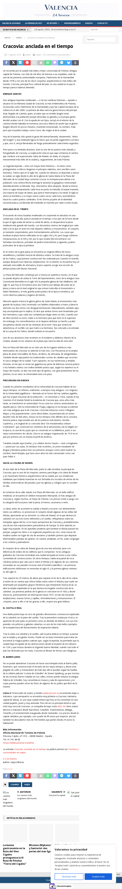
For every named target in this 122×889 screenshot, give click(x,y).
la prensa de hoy (33, 23)
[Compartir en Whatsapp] (47, 63)
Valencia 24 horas (11, 23)
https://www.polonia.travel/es (18, 742)
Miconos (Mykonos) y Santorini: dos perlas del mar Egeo (41, 848)
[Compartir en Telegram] (61, 63)
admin (28, 54)
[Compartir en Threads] (75, 63)
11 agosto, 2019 (14, 54)
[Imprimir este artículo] (40, 63)
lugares (15, 784)
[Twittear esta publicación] (13, 63)
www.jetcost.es (51, 693)
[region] (83, 864)
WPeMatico (10, 769)
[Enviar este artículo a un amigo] (34, 63)
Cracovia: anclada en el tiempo (30, 749)
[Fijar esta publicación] (27, 63)
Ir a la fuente (10, 758)
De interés (52, 23)
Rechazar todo (69, 876)
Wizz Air (62, 706)
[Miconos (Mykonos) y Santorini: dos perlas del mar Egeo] (41, 833)
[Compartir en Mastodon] (54, 63)
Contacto (102, 23)
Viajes (38, 54)
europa (89, 23)
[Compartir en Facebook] (6, 63)
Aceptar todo (98, 876)
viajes (27, 784)
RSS (118, 874)
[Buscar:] (104, 29)
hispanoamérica (72, 23)
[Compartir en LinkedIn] (20, 63)
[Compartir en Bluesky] (68, 63)
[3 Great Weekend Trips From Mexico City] (67, 833)
